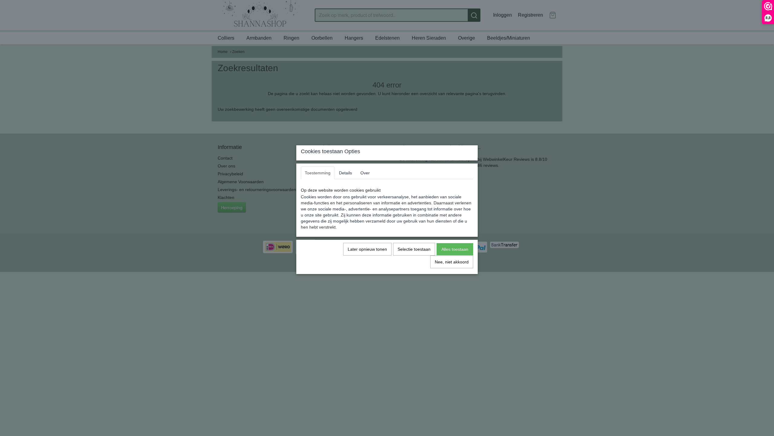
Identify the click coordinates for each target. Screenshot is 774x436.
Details (345, 172)
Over (365, 172)
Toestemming (317, 172)
